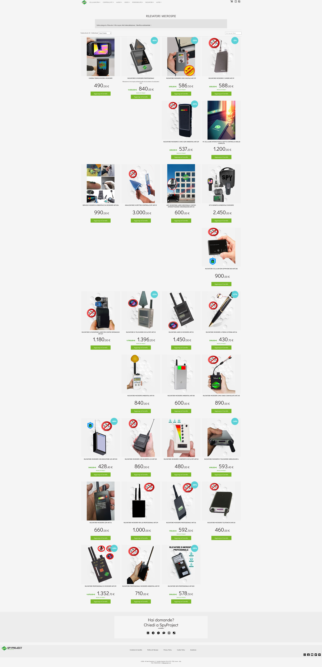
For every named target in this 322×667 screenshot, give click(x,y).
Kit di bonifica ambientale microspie (221, 205)
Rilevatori (149, 2)
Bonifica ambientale (143, 25)
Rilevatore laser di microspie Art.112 (181, 332)
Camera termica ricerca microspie (100, 78)
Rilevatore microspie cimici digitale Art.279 (181, 78)
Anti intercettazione (129, 25)
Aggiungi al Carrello (100, 94)
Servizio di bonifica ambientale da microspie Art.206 (101, 205)
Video (126, 2)
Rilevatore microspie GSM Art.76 (101, 522)
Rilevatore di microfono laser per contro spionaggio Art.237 (101, 333)
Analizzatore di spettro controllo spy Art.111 (141, 205)
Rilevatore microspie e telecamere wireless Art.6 (221, 459)
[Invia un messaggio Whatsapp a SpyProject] (148, 633)
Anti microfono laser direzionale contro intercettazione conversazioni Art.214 (181, 206)
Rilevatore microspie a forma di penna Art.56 (221, 332)
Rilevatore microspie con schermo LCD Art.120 (141, 459)
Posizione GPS (137, 2)
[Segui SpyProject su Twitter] (316, 654)
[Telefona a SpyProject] (240, 2)
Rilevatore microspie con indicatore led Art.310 (100, 459)
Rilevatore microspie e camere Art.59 (221, 78)
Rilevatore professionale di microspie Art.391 (100, 586)
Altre (158, 2)
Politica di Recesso (152, 650)
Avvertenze (193, 650)
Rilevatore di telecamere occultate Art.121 (141, 332)
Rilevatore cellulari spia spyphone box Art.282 (221, 269)
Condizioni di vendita (136, 650)
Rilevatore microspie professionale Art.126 (181, 522)
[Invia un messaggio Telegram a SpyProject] (153, 633)
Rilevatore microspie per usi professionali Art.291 (141, 522)
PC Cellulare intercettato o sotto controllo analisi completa (221, 142)
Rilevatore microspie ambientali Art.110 (140, 395)
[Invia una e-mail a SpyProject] (236, 2)
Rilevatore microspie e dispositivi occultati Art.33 (181, 459)
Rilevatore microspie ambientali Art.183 (181, 395)
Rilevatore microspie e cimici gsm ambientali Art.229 (181, 142)
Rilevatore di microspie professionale (141, 78)
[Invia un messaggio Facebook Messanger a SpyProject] (158, 633)
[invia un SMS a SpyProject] (164, 633)
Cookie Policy (181, 650)
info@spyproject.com (166, 663)
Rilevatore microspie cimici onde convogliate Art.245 (221, 395)
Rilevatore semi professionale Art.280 (181, 586)
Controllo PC (108, 2)
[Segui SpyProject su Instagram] (305, 654)
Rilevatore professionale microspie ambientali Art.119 (140, 586)
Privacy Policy (168, 650)
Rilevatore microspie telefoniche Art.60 (221, 522)
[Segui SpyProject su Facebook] (308, 654)
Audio (118, 2)
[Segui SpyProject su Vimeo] (319, 654)
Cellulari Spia (94, 2)
